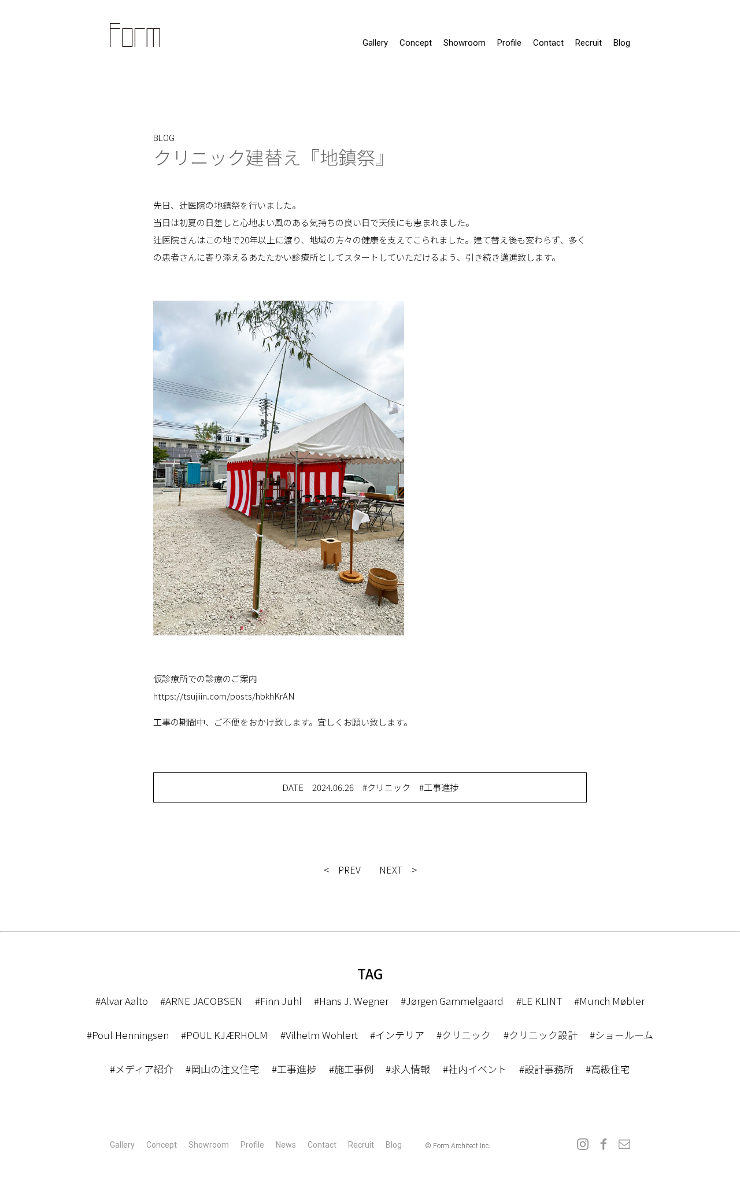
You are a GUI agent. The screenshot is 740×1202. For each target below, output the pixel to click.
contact (548, 43)
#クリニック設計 (541, 1034)
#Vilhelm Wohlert (319, 1034)
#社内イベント (475, 1069)
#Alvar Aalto (121, 1000)
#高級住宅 (608, 1069)
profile (509, 43)
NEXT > (398, 869)
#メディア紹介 (141, 1069)
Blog (621, 43)
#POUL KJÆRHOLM (224, 1034)
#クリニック (386, 787)
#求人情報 (408, 1069)
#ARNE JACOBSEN (201, 1000)
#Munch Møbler (609, 1000)
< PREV (342, 869)
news (286, 1144)
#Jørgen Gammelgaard (452, 1000)
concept (415, 43)
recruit (588, 43)
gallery (375, 43)
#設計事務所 (546, 1069)
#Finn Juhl (278, 1000)
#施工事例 (351, 1069)
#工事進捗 (438, 787)
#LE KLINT (539, 1000)
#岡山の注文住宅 (223, 1069)
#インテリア (397, 1034)
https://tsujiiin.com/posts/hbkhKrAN (224, 696)
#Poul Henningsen (128, 1034)
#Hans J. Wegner (351, 1000)
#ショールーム (621, 1034)
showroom (464, 43)
